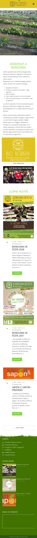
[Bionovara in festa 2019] (18, 216)
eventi (19, 242)
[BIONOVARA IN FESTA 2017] (18, 303)
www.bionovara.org (10, 455)
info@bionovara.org (10, 452)
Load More (20, 428)
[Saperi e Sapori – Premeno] (18, 373)
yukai (15, 242)
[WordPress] (18, 4)
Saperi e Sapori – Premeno (22, 389)
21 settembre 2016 (16, 384)
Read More (17, 273)
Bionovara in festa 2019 (19, 248)
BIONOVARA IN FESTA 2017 (19, 334)
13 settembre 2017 (16, 330)
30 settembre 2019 (17, 244)
